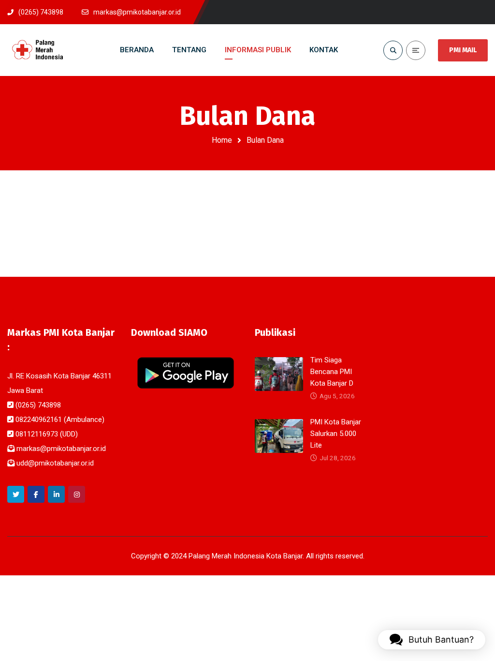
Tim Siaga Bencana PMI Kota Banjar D (331, 372)
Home (222, 140)
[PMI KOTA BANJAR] (37, 50)
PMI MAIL (463, 50)
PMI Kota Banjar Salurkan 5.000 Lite (335, 434)
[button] (431, 639)
